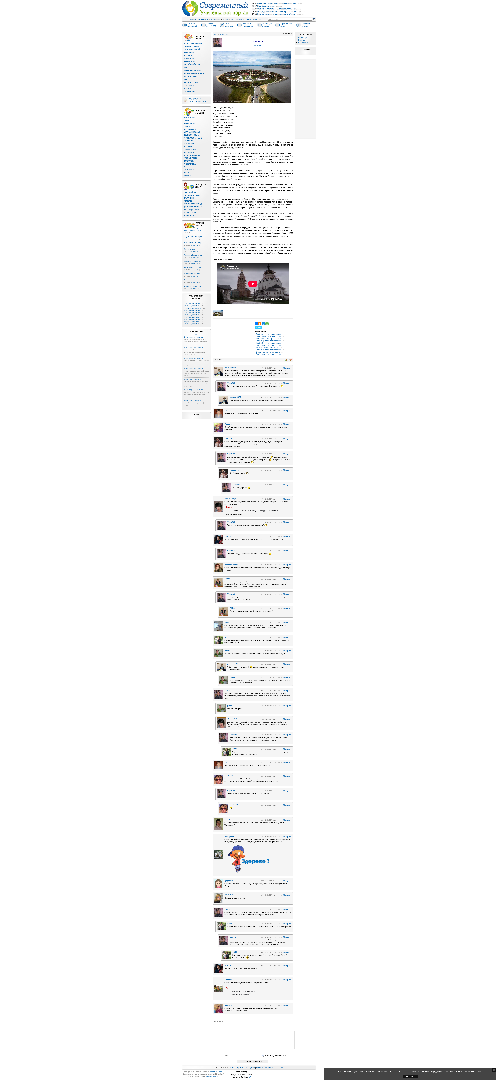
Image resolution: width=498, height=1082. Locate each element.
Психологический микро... (194, 243)
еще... (197, 228)
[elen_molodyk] (218, 511)
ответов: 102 (195, 270)
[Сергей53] (221, 390)
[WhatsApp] (267, 323)
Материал (287, 368)
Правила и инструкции (246, 1068)
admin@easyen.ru (212, 1076)
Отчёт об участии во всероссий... (269, 334)
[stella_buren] (218, 902)
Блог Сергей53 (257, 46)
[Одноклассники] (259, 323)
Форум (225, 19)
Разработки (203, 19)
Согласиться (410, 1076)
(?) (250, 1077)
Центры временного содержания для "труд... (277, 14)
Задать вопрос (277, 1068)
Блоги (248, 19)
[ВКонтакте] (256, 323)
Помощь (257, 19)
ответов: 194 (195, 245)
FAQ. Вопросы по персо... (194, 237)
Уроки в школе (189, 249)
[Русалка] (218, 432)
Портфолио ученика (266, 6)
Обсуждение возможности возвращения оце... (277, 11)
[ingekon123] (218, 784)
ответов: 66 (195, 288)
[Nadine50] (218, 1012)
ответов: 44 (195, 251)
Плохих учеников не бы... (193, 230)
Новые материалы (263, 1068)
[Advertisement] (232, 338)
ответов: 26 (195, 276)
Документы (215, 19)
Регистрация (302, 38)
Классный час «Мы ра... (193, 308)
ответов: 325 (195, 282)
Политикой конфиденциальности (434, 1071)
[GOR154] (218, 543)
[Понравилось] (286, 360)
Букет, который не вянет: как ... (268, 347)
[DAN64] (218, 586)
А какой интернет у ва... (193, 286)
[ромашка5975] (218, 375)
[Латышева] (218, 446)
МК (231, 19)
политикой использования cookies (466, 1071)
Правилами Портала (216, 1072)
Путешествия (223, 34)
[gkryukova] (218, 888)
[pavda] (218, 657)
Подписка (301, 40)
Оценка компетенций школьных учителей (276, 9)
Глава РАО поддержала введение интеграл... (277, 3)
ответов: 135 (195, 239)
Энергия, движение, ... (192, 322)
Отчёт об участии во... (192, 304)
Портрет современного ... (193, 267)
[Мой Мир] (263, 323)
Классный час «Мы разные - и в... (269, 339)
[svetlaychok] (218, 859)
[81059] (218, 644)
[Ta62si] (218, 829)
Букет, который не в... (192, 317)
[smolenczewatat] (218, 572)
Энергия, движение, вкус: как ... (268, 352)
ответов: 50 (195, 233)
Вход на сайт (303, 42)
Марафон (239, 19)
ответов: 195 (195, 263)
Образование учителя (192, 261)
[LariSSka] (218, 991)
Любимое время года (192, 274)
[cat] (218, 417)
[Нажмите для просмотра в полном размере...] (252, 102)
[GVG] (218, 630)
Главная (192, 19)
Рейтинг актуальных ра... (193, 280)
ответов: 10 (195, 257)
